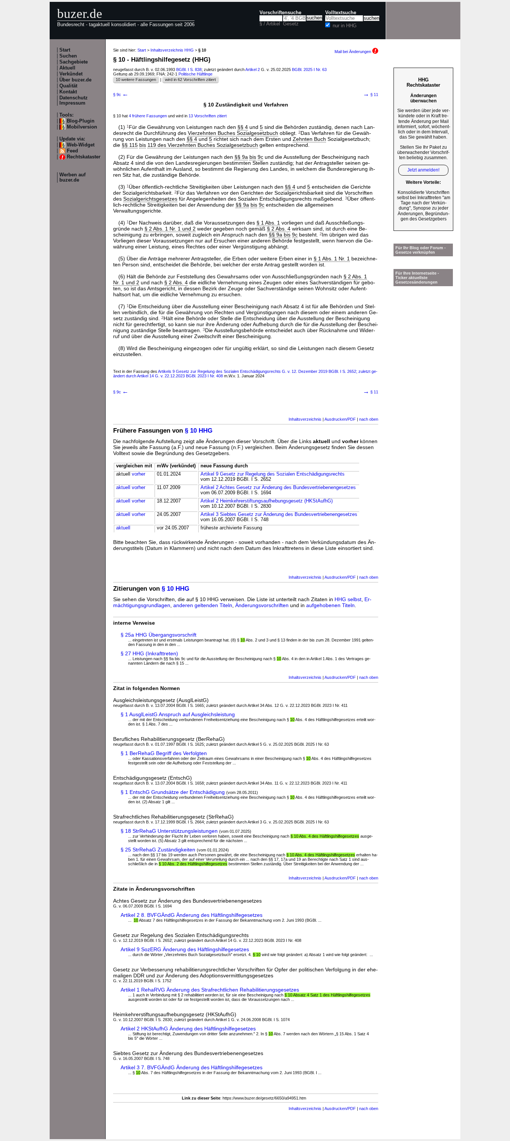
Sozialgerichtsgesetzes (150, 199)
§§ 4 (242, 127)
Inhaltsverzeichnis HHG (172, 50)
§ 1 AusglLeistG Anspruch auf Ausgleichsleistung (178, 714)
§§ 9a (241, 157)
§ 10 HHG (198, 430)
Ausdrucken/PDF (340, 419)
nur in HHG (345, 25)
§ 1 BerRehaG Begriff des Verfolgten (164, 753)
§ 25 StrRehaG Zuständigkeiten (158, 850)
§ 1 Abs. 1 (268, 223)
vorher (138, 474)
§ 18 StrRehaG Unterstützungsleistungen (169, 831)
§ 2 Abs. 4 (278, 229)
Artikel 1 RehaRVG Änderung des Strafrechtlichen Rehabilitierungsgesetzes (210, 990)
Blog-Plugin (80, 121)
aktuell (123, 487)
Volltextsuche (340, 12)
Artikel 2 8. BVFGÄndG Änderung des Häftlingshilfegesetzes (191, 915)
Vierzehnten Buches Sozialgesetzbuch (233, 133)
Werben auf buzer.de (72, 177)
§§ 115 (130, 145)
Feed (72, 151)
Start (64, 50)
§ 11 (370, 94)
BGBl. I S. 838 (189, 69)
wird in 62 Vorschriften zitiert (190, 79)
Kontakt (68, 92)
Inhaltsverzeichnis (305, 419)
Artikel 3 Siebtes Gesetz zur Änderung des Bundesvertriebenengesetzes (278, 514)
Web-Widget (80, 145)
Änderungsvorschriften (262, 605)
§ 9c (120, 94)
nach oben (368, 419)
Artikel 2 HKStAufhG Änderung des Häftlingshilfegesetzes (188, 1029)
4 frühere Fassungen (148, 116)
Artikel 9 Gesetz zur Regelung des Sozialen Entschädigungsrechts (272, 474)
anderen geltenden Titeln (202, 605)
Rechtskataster (83, 157)
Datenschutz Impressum (73, 100)
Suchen (68, 56)
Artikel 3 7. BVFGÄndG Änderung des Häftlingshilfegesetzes (191, 1067)
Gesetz (291, 24)
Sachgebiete (73, 62)
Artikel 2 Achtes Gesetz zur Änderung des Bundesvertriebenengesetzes (278, 487)
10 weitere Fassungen (136, 79)
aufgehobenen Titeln (330, 605)
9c (260, 157)
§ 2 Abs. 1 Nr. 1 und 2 (170, 229)
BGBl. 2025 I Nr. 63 (309, 69)
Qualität (68, 86)
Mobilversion (82, 127)
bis (142, 145)
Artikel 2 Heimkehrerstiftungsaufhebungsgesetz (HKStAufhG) (266, 501)
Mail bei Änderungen (353, 51)
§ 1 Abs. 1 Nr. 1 (332, 259)
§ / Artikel (269, 24)
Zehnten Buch (309, 139)
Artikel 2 (252, 69)
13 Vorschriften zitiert (208, 116)
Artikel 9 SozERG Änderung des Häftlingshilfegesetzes (185, 949)
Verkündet (71, 74)
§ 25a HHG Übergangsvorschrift (158, 635)
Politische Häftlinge (195, 74)
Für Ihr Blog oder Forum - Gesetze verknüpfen (420, 249)
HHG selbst (348, 599)
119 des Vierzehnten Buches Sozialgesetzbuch (202, 145)
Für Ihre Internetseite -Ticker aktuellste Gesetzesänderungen (417, 277)
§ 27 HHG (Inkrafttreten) (149, 653)
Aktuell (67, 68)
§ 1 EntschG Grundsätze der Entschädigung (173, 792)
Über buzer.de (75, 80)
